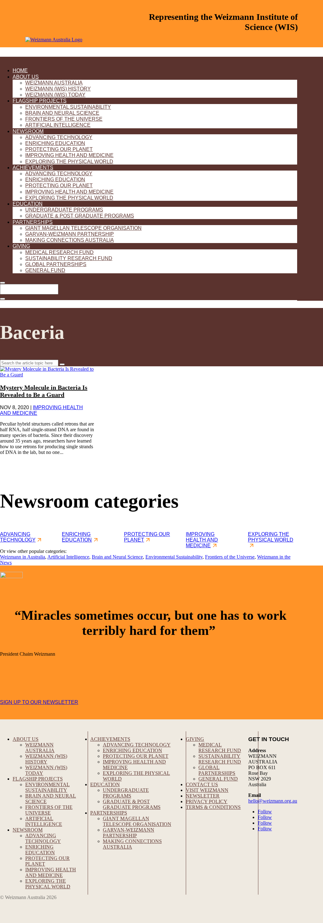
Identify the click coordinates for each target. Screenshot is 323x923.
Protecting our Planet (59, 149)
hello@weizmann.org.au (272, 801)
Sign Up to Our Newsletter (39, 702)
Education (28, 203)
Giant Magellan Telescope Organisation (83, 228)
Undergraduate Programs (64, 209)
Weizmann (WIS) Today (55, 94)
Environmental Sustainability (68, 107)
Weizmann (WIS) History (58, 88)
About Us (26, 76)
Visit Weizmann (207, 790)
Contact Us (202, 784)
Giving (21, 246)
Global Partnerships (55, 264)
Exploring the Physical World (69, 161)
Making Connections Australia (69, 240)
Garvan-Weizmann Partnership (69, 234)
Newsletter (203, 795)
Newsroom (28, 131)
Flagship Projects (40, 100)
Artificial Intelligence (58, 125)
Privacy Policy (206, 801)
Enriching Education (55, 143)
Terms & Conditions (213, 807)
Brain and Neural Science (62, 113)
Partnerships (33, 222)
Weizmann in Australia (22, 557)
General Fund (45, 270)
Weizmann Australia (54, 82)
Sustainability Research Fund (68, 258)
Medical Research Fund (59, 252)
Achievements (33, 167)
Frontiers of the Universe (64, 119)
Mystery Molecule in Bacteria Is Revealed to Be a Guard (43, 391)
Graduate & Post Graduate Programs (79, 215)
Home (20, 70)
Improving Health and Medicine (69, 155)
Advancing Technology (58, 137)
